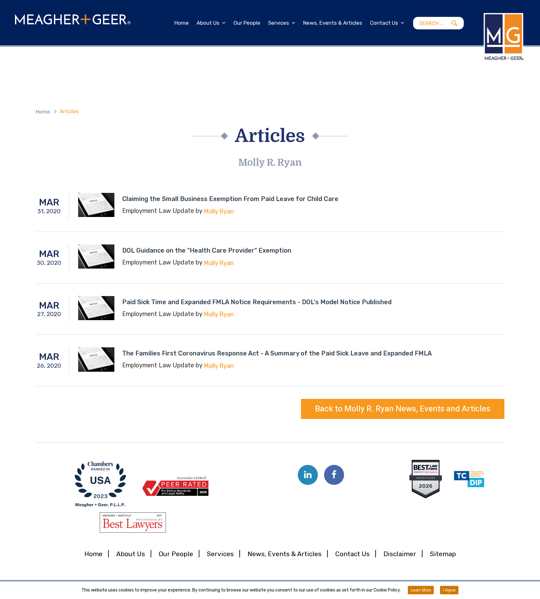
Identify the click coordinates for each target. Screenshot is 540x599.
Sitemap (443, 554)
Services (278, 23)
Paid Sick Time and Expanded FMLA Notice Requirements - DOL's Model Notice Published (257, 302)
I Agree (449, 590)
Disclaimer (399, 554)
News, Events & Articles (332, 23)
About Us (208, 23)
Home (181, 23)
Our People (246, 23)
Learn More (421, 590)
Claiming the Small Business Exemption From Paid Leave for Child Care (230, 199)
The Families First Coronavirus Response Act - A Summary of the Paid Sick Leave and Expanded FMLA (277, 353)
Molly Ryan (219, 211)
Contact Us (384, 23)
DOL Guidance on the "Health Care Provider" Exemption (206, 250)
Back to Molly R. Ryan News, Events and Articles (402, 409)
